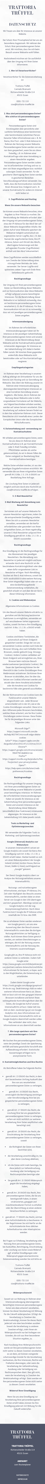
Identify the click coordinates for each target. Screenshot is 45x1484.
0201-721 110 (23, 101)
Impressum (22, 1479)
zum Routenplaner (22, 1464)
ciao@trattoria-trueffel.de (22, 104)
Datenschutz (22, 1475)
